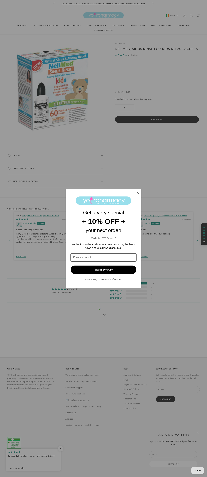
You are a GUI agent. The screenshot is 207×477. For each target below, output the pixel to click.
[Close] (137, 192)
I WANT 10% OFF (103, 269)
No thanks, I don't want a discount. (103, 279)
